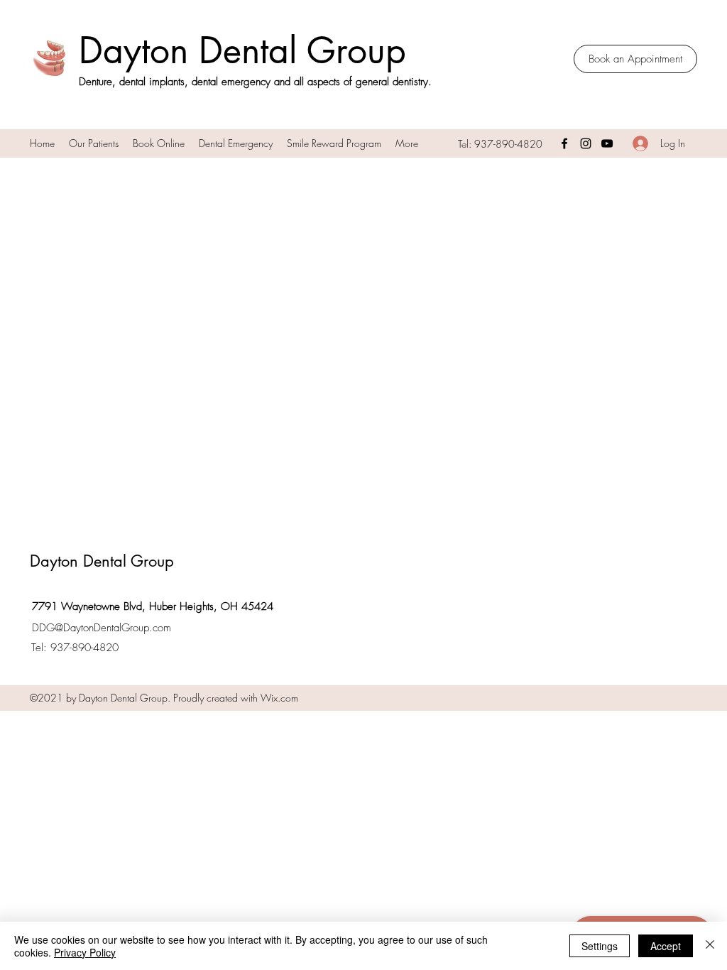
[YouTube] (607, 143)
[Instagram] (586, 143)
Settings (599, 946)
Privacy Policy (85, 952)
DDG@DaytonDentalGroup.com (101, 628)
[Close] (709, 946)
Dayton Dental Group (242, 50)
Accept (665, 946)
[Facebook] (564, 143)
